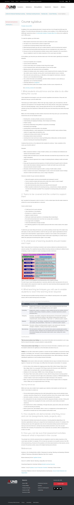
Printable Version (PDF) (26, 26)
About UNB (24, 483)
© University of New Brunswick (13, 502)
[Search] (70, 1)
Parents (12, 1)
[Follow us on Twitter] (57, 488)
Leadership (40, 490)
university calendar (29, 87)
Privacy (23, 502)
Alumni (17, 1)
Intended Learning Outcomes (48, 464)
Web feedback (36, 502)
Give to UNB (61, 1)
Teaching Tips (44, 13)
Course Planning (53, 13)
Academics (20, 7)
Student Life (48, 7)
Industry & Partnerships (24, 1)
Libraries (40, 485)
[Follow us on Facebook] (54, 488)
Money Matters (38, 7)
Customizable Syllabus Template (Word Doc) (46, 33)
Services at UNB (26, 492)
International (7, 1)
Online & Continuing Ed (43, 487)
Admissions (29, 7)
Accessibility (29, 502)
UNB (35, 1)
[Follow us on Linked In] (60, 488)
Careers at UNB (25, 490)
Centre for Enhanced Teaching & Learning (15, 13)
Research (55, 7)
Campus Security (26, 487)
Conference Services (42, 483)
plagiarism (37, 82)
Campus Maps (25, 485)
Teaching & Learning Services (33, 13)
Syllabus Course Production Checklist (38, 467)
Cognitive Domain (37, 457)
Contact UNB (60, 483)
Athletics (63, 7)
